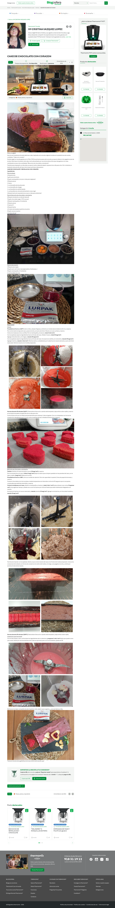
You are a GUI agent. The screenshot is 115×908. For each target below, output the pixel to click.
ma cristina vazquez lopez (28, 7)
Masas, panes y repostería (15, 824)
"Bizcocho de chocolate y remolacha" (38, 163)
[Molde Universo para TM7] (86, 99)
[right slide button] (72, 842)
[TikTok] (107, 859)
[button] (81, 3)
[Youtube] (96, 859)
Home (8, 7)
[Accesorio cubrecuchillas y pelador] (86, 73)
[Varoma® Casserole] (100, 73)
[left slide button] (8, 842)
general (37, 7)
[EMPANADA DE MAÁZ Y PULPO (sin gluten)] (63, 817)
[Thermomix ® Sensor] (100, 99)
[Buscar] (106, 3)
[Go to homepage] (54, 3)
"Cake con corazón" (18, 157)
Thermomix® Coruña (16, 7)
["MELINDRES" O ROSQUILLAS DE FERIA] (41, 817)
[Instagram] (102, 859)
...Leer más (68, 37)
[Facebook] (91, 859)
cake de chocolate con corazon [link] (47, 7)
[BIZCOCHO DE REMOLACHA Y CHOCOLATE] (18, 817)
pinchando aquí (39, 761)
